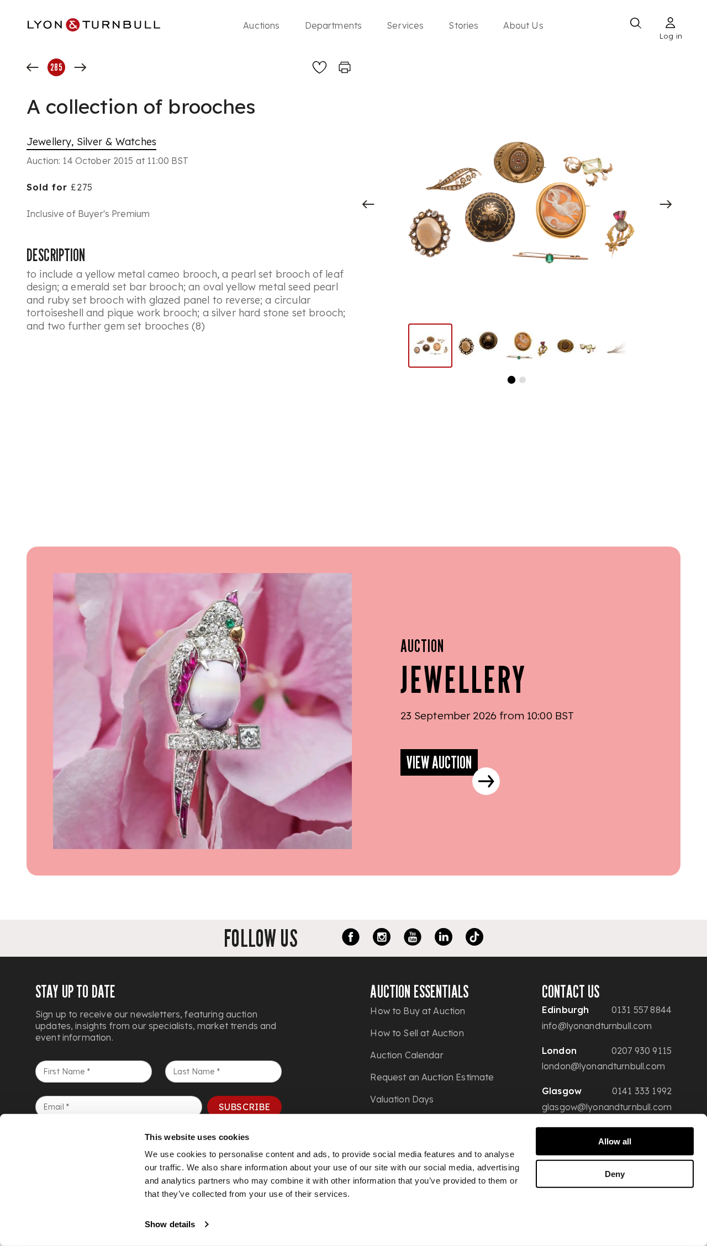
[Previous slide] (368, 204)
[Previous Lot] (33, 67)
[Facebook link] (351, 938)
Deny (615, 1173)
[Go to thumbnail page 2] (522, 380)
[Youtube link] (412, 938)
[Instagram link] (382, 938)
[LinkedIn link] (443, 938)
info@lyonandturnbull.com (597, 1025)
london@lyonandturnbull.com (603, 1066)
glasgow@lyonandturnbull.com (607, 1106)
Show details (170, 1224)
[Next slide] (665, 204)
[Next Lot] (80, 67)
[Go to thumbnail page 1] (511, 380)
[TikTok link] (474, 938)
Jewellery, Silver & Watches (91, 141)
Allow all (614, 1141)
